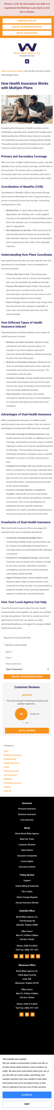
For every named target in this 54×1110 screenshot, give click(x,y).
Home (4, 71)
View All (7, 791)
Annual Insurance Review (27, 903)
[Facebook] (21, 956)
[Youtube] (33, 956)
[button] (27, 61)
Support (27, 880)
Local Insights (27, 861)
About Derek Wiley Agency (27, 833)
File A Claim (27, 891)
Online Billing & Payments (27, 886)
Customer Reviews (27, 844)
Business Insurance (27, 814)
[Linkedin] (38, 956)
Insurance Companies (27, 856)
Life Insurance (27, 820)
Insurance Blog (15, 71)
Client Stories (27, 850)
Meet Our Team (27, 839)
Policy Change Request (27, 897)
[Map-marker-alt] (16, 956)
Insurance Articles (27, 867)
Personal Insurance (27, 809)
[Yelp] (27, 956)
